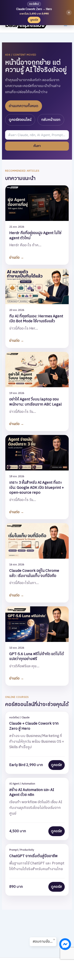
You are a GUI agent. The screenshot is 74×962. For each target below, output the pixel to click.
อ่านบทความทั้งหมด (23, 106)
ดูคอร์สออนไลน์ (20, 120)
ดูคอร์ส (56, 765)
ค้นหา (37, 146)
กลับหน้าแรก (50, 120)
